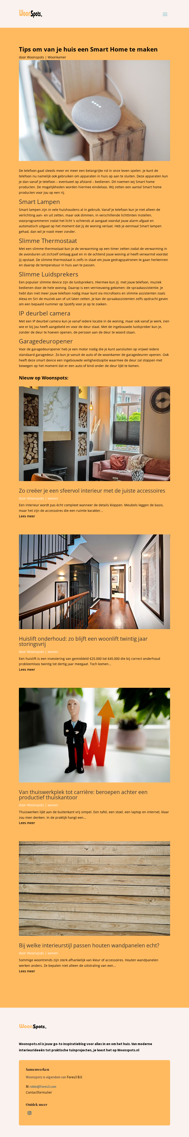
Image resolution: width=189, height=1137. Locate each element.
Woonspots (35, 57)
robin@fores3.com (43, 1086)
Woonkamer (57, 57)
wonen (53, 498)
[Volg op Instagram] (29, 1113)
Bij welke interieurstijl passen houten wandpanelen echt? (89, 945)
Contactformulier (39, 1092)
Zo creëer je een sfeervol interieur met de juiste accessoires (92, 490)
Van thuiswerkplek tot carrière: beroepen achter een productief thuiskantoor (83, 794)
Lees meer (27, 516)
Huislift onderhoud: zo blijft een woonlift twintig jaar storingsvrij (83, 641)
